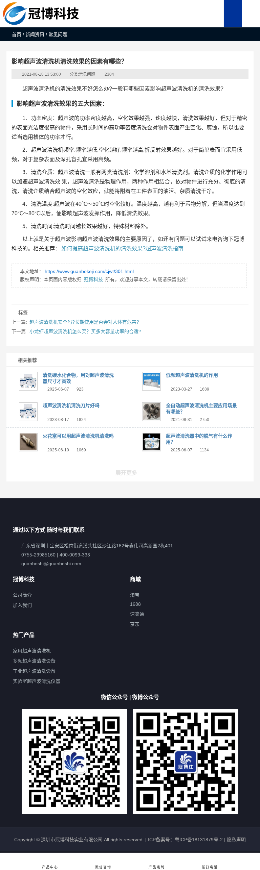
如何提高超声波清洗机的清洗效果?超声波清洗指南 (122, 248)
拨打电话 (210, 867)
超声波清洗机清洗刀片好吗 (71, 405)
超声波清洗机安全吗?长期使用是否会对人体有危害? (84, 322)
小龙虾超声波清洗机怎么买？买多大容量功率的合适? (85, 331)
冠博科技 (93, 279)
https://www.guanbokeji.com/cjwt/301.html (89, 271)
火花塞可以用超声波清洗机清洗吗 (78, 436)
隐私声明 (236, 839)
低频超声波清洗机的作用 (192, 375)
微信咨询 (103, 867)
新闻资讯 (34, 34)
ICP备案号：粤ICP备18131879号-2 (185, 839)
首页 (16, 34)
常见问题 (87, 74)
